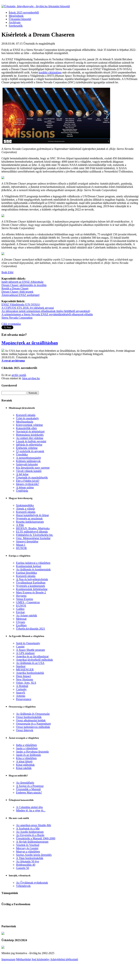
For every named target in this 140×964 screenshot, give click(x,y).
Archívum (14, 22)
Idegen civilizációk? (27, 484)
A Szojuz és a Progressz (30, 785)
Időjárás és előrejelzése (29, 444)
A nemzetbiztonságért (28, 457)
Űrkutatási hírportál (20, 19)
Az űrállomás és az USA (30, 663)
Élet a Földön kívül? (27, 480)
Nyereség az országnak (29, 518)
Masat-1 (20, 544)
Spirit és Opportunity (28, 643)
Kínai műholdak (25, 764)
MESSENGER (25, 669)
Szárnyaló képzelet (27, 464)
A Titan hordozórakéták (29, 858)
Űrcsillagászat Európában (30, 582)
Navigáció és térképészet (30, 431)
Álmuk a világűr (25, 508)
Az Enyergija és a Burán (30, 835)
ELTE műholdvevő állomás (32, 531)
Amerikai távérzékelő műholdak (34, 659)
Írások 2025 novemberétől (24, 12)
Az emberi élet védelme (29, 438)
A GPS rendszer (25, 653)
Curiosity (21, 689)
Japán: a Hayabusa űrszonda (32, 751)
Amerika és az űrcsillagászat (32, 656)
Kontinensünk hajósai (28, 566)
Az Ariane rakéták (26, 615)
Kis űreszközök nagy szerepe (33, 467)
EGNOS (21, 605)
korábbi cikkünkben (50, 72)
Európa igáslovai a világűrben (33, 562)
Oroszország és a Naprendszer (33, 723)
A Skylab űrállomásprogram (32, 841)
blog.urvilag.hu (31, 378)
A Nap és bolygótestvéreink (32, 579)
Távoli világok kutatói (28, 470)
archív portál (18, 375)
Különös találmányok (28, 461)
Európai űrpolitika (26, 572)
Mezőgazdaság (24, 421)
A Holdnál (22, 686)
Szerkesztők (16, 25)
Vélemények (23, 885)
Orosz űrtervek (24, 730)
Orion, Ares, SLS (26, 682)
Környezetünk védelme (29, 424)
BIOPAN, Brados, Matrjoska (33, 528)
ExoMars (21, 625)
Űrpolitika (22, 454)
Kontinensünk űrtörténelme (31, 589)
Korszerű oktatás (25, 415)
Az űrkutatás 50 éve (27, 861)
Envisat (20, 612)
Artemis (20, 695)
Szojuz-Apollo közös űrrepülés (34, 854)
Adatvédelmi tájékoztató (64, 959)
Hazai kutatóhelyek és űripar (32, 515)
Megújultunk (16, 15)
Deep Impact (23, 676)
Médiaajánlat (23, 959)
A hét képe (22, 474)
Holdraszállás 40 (25, 864)
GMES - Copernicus (28, 602)
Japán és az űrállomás (28, 754)
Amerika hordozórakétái (30, 672)
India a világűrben (26, 745)
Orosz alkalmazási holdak (31, 720)
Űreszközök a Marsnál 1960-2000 (35, 838)
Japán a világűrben (27, 748)
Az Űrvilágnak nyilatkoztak (32, 882)
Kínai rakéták (24, 768)
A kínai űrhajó (24, 761)
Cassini (20, 646)
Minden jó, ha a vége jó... (30, 810)
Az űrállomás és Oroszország (33, 713)
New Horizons (24, 679)
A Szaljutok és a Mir (28, 828)
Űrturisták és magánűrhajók (32, 477)
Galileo (20, 608)
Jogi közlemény (41, 959)
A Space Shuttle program (30, 649)
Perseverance (23, 699)
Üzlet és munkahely (27, 418)
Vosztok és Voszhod (27, 845)
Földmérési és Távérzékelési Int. (34, 534)
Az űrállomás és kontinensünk (33, 569)
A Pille (20, 525)
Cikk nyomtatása (11, 323)
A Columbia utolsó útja (29, 807)
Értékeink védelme (27, 447)
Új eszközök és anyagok (30, 451)
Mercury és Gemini (27, 848)
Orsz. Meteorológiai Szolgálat (33, 538)
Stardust (20, 666)
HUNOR (21, 548)
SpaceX (20, 692)
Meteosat (21, 618)
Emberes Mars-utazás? (29, 792)
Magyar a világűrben (28, 851)
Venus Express (24, 599)
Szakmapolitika (25, 505)
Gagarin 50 (22, 868)
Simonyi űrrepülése (27, 541)
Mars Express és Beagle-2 (31, 592)
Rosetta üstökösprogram (30, 521)
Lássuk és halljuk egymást (31, 441)
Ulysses (20, 622)
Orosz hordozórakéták (29, 717)
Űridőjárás (22, 490)
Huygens (21, 595)
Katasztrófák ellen (26, 428)
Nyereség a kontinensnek (30, 585)
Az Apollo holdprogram (30, 831)
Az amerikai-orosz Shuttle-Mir (33, 825)
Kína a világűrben (26, 758)
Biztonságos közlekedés (30, 434)
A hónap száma (25, 487)
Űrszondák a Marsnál (28, 789)
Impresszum (8, 959)
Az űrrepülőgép (25, 782)
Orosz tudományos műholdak (33, 726)
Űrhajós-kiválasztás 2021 (30, 628)
